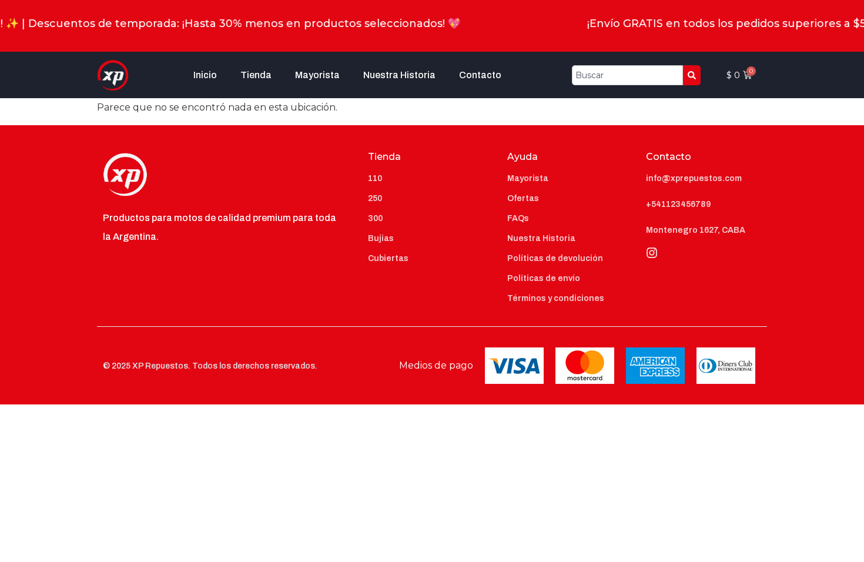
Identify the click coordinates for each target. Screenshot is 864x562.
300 (375, 218)
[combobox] (627, 75)
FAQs (518, 218)
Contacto (480, 75)
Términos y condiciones (555, 298)
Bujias (381, 238)
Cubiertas (388, 258)
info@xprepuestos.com (694, 178)
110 (375, 178)
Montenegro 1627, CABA (695, 230)
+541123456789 (678, 204)
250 (375, 198)
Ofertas (523, 198)
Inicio (205, 75)
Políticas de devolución (555, 258)
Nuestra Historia (399, 75)
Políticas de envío (543, 278)
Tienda (256, 75)
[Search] (692, 75)
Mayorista (317, 75)
